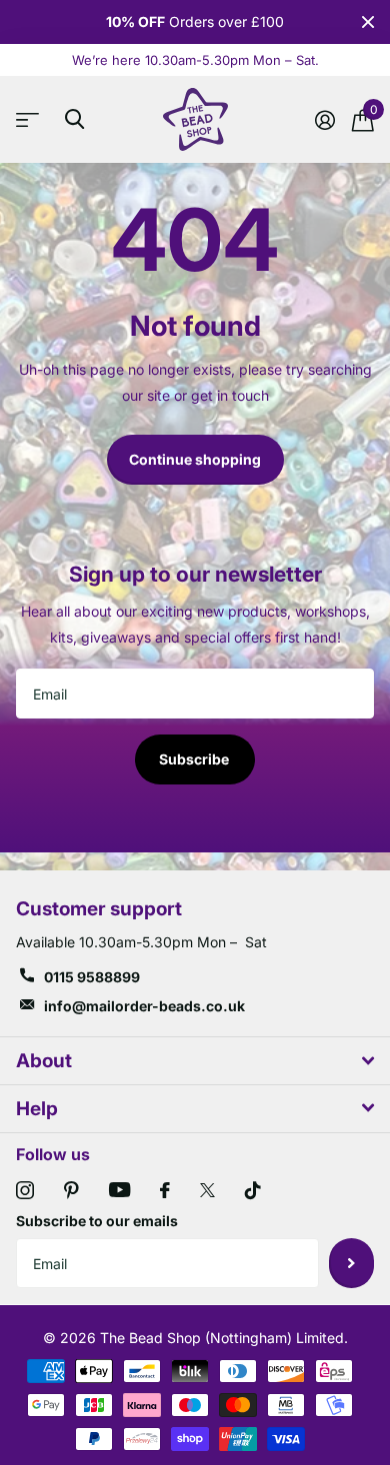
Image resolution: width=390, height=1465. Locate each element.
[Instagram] (25, 1190)
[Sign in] (324, 120)
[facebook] (165, 1190)
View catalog (32, 119)
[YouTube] (119, 1189)
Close (368, 22)
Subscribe (195, 758)
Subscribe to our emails (97, 1220)
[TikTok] (253, 1190)
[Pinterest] (71, 1190)
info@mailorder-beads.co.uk (144, 1005)
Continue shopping (195, 459)
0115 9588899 (92, 976)
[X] (207, 1190)
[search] (74, 119)
